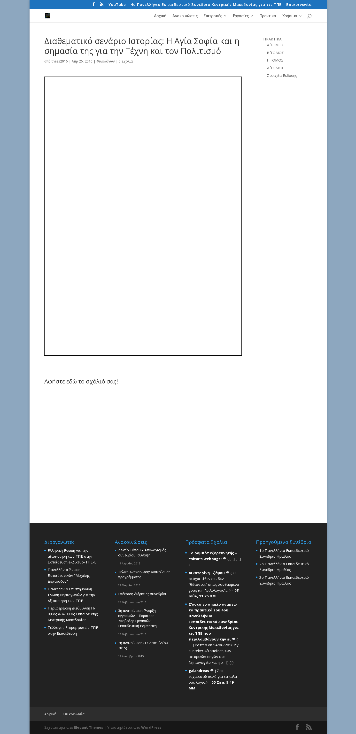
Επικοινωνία (299, 5)
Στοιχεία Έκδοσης (282, 75)
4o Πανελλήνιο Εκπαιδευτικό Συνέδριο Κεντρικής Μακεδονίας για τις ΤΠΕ (206, 5)
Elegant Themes (88, 727)
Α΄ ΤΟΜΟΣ (275, 44)
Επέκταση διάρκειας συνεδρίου (142, 594)
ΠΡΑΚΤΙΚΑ (272, 39)
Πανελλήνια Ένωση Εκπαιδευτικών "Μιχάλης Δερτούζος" (69, 575)
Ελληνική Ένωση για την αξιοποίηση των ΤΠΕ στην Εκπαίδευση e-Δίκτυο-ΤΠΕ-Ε (72, 556)
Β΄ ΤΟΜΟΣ (275, 52)
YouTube (117, 5)
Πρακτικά (268, 16)
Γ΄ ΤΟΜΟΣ (275, 60)
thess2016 (60, 61)
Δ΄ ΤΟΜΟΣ (275, 67)
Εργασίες (240, 16)
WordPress (151, 727)
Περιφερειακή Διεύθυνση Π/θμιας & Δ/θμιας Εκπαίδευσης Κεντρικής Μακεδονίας (73, 614)
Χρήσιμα (289, 16)
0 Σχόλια (126, 61)
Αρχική (160, 16)
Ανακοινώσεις (184, 16)
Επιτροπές (213, 16)
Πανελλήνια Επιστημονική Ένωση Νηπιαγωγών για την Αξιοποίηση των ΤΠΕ (71, 594)
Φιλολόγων (105, 61)
